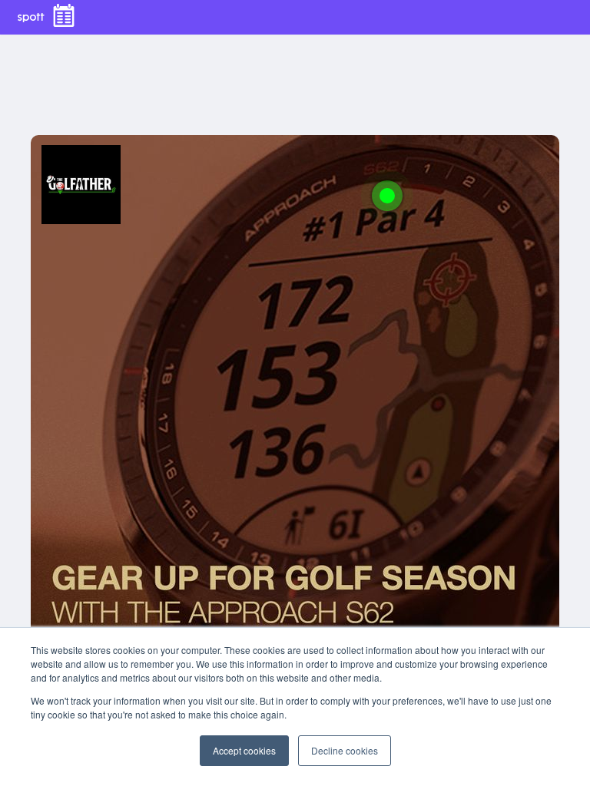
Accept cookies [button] (244, 750)
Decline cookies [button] (344, 750)
